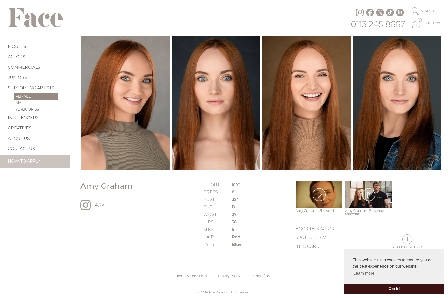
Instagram (360, 12)
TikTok (390, 12)
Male (21, 102)
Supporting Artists (31, 87)
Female (23, 96)
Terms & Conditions (192, 276)
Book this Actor (315, 228)
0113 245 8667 (378, 24)
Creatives (19, 128)
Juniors (17, 77)
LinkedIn (400, 12)
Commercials (24, 67)
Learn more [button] (363, 273)
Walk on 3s (27, 109)
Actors (16, 56)
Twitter (380, 12)
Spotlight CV (311, 237)
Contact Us (21, 148)
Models (17, 46)
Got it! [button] (394, 289)
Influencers (23, 117)
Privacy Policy (229, 276)
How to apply (24, 161)
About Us (19, 138)
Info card (307, 246)
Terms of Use (261, 276)
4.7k (99, 205)
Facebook (370, 12)
